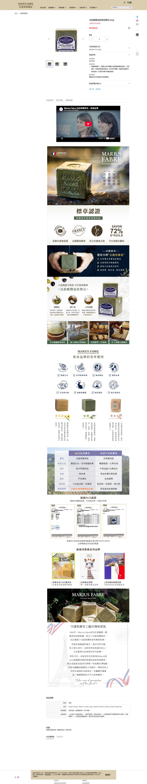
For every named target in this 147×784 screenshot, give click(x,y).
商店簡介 (56, 780)
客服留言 (84, 780)
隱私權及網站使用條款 (60, 783)
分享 (92, 89)
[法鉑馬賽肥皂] (25, 5)
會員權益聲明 (86, 783)
